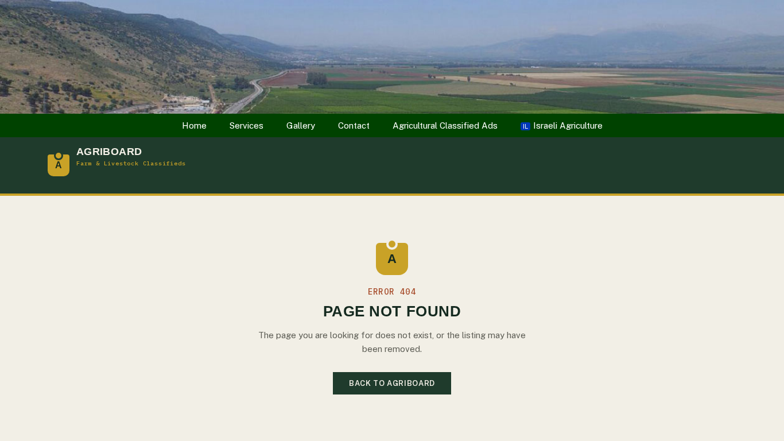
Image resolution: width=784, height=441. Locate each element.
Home (194, 125)
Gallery (300, 125)
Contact (354, 125)
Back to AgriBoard (392, 383)
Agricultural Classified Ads (445, 125)
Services (246, 125)
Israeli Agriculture (563, 125)
